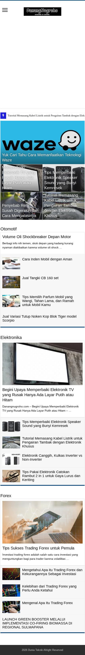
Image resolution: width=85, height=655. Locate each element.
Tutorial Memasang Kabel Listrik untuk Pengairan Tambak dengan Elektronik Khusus (61, 205)
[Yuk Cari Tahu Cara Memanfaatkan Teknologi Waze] (42, 142)
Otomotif (8, 228)
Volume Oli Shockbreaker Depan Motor (36, 237)
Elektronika (11, 337)
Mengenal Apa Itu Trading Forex (47, 603)
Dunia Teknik (35, 649)
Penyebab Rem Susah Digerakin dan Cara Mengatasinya (20, 210)
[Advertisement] (42, 62)
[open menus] (5, 10)
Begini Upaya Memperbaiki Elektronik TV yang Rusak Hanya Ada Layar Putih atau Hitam (38, 394)
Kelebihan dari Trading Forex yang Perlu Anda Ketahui (49, 588)
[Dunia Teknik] (42, 11)
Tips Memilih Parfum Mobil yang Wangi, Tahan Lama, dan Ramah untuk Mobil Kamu (48, 301)
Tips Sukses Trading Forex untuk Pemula (38, 548)
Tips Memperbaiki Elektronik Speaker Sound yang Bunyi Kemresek (51, 424)
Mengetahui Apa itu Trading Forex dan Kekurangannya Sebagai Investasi (52, 572)
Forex (5, 495)
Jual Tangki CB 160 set (40, 278)
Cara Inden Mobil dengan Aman (47, 259)
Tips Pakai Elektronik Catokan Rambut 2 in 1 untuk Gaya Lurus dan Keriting (51, 476)
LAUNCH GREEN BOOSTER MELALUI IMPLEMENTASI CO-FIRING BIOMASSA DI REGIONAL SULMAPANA (37, 623)
